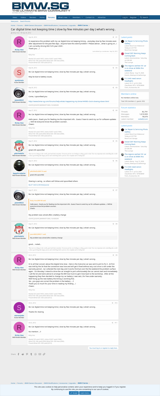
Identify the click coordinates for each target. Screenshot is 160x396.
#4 (116, 110)
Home (42, 17)
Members (76, 17)
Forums (51, 17)
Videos (23, 17)
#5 (116, 141)
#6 (116, 161)
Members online (128, 94)
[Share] (113, 37)
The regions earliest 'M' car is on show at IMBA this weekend (135, 68)
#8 (116, 224)
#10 (116, 303)
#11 (116, 323)
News (15, 17)
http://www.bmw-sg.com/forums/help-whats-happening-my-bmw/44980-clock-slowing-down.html (69, 101)
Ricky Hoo (16, 33)
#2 (116, 68)
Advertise (101, 17)
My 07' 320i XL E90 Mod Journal (39, 185)
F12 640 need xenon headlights (133, 79)
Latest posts (126, 37)
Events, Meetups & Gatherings (135, 75)
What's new (62, 17)
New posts (14, 21)
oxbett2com (143, 119)
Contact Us (90, 17)
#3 (116, 88)
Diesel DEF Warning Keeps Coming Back (135, 54)
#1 (116, 37)
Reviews (33, 17)
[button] (69, 17)
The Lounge (129, 62)
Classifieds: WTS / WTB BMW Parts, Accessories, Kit (134, 86)
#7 (116, 190)
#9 (116, 255)
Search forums (25, 21)
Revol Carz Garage (131, 50)
